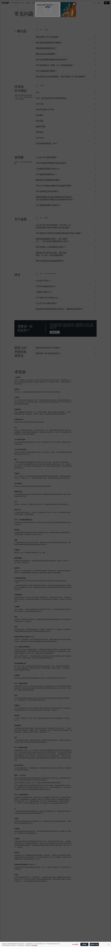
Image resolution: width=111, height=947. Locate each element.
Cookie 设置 (75, 944)
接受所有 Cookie (94, 944)
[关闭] (109, 944)
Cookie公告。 (35, 945)
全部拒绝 (84, 944)
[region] (55, 944)
